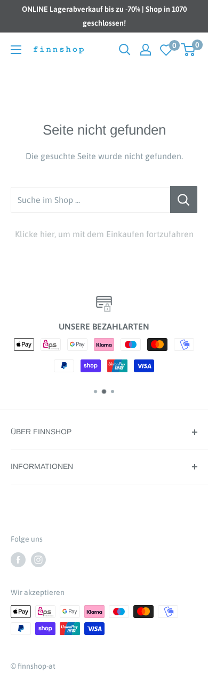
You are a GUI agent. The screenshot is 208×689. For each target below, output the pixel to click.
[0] (166, 50)
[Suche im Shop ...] (183, 200)
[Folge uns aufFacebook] (18, 559)
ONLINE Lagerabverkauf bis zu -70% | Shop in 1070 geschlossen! (104, 16)
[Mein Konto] (145, 50)
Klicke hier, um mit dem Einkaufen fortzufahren (104, 234)
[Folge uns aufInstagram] (38, 559)
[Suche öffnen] (125, 50)
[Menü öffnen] (16, 49)
